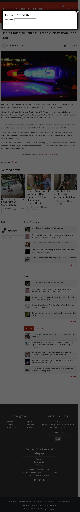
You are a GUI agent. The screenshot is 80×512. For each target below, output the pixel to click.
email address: (9, 20)
